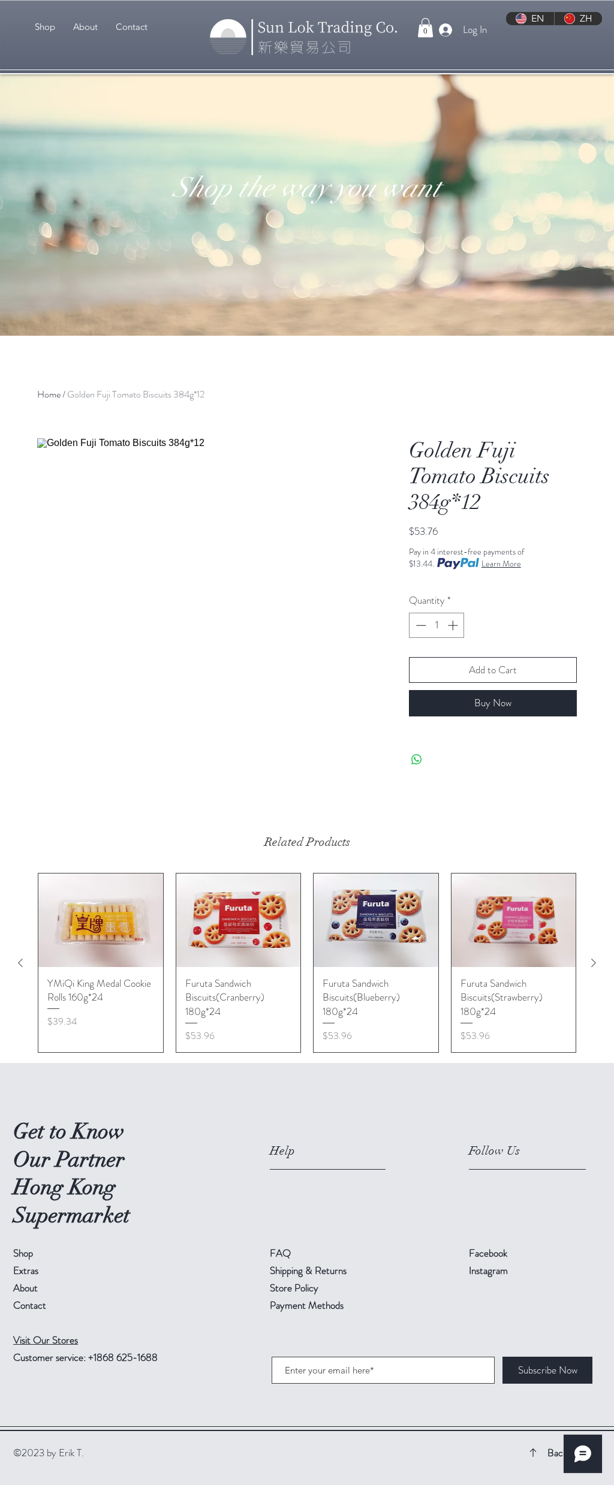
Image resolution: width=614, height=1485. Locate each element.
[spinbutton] (437, 625)
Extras (25, 1270)
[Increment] (454, 625)
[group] (307, 962)
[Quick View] (100, 920)
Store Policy (294, 1288)
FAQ (280, 1253)
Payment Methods (308, 1305)
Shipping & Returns (309, 1270)
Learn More (501, 564)
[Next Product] (593, 963)
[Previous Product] (20, 963)
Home (49, 394)
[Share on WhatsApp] (417, 759)
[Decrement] (420, 625)
